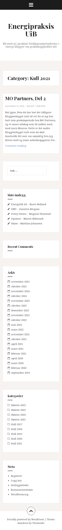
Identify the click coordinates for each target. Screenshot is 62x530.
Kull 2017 (16, 424)
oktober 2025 (19, 286)
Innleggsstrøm (20, 485)
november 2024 (20, 291)
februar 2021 (18, 353)
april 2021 (17, 344)
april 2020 (17, 358)
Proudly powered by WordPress (25, 519)
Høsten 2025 (18, 419)
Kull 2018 (16, 429)
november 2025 (20, 281)
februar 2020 (18, 367)
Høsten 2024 (18, 414)
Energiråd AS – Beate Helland (28, 204)
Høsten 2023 (18, 409)
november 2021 (20, 334)
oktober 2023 (19, 305)
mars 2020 (17, 363)
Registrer (16, 475)
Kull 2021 (41, 105)
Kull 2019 (16, 433)
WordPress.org (19, 494)
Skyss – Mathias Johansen (26, 223)
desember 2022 (20, 310)
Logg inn (16, 480)
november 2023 (20, 300)
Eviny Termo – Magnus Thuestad (31, 213)
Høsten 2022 (18, 405)
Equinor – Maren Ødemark (27, 218)
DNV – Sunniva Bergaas (25, 209)
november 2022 (20, 315)
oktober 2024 (19, 296)
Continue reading (21, 146)
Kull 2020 (16, 438)
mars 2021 (17, 348)
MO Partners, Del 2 (25, 98)
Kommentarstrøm (22, 489)
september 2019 (20, 372)
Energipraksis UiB (31, 29)
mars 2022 (17, 329)
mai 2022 (16, 324)
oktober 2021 (19, 339)
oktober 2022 (19, 320)
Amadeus (22, 523)
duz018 (30, 105)
